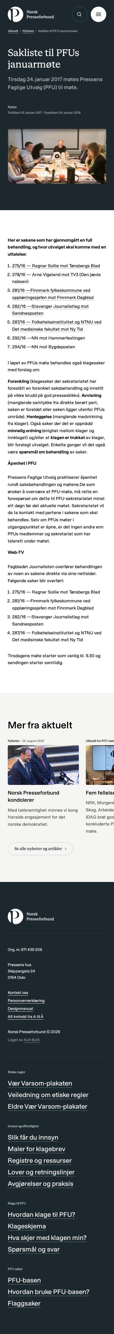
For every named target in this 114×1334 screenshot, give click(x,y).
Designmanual (20, 1008)
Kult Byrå (32, 1039)
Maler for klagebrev (36, 1149)
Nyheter (28, 31)
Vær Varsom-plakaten (40, 1083)
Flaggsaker (24, 1303)
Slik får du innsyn (33, 1137)
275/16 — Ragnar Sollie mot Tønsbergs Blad (56, 265)
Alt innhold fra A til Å (25, 1016)
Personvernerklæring (26, 1000)
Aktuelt (13, 31)
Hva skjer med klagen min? (47, 1238)
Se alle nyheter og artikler (38, 848)
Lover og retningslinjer (41, 1172)
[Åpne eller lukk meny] (98, 14)
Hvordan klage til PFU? (41, 1214)
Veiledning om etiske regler (48, 1095)
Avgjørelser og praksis (40, 1184)
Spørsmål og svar (34, 1249)
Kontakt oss (18, 992)
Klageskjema (27, 1226)
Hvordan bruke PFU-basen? (48, 1292)
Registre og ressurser (40, 1160)
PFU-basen (24, 1280)
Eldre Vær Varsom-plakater (47, 1106)
